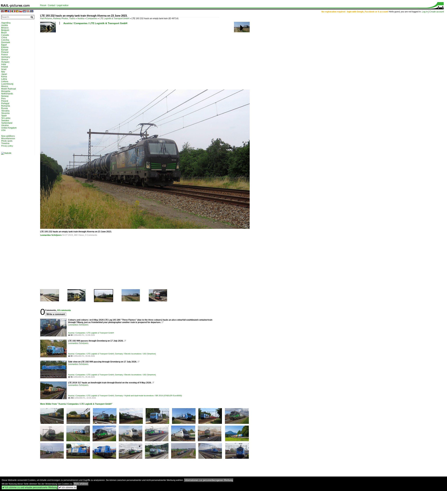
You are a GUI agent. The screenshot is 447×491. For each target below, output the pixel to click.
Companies (91, 18)
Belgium (5, 30)
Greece (4, 59)
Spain (4, 115)
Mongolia (5, 91)
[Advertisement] (145, 58)
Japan (4, 74)
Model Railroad (8, 89)
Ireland (4, 67)
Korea (4, 76)
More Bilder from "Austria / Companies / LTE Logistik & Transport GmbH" (76, 404)
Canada (5, 35)
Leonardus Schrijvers (51, 235)
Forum (43, 5)
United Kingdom (9, 128)
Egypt (4, 45)
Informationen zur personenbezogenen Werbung (209, 480)
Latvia (4, 79)
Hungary (5, 62)
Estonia (4, 47)
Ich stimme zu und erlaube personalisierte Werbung (29, 487)
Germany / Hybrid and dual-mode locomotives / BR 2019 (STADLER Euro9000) (148, 396)
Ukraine (5, 125)
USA (3, 130)
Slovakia (5, 111)
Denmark (5, 42)
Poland (4, 101)
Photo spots (6, 141)
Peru (3, 98)
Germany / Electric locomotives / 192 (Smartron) (135, 354)
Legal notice (62, 5)
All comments (64, 310)
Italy (3, 71)
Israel (3, 69)
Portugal (5, 103)
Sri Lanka (5, 118)
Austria (80, 18)
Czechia (5, 40)
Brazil (4, 32)
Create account (436, 11)
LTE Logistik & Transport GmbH (114, 18)
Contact (51, 5)
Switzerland (6, 123)
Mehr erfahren (81, 483)
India (3, 64)
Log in (425, 11)
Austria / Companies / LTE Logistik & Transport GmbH (95, 23)
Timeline (5, 143)
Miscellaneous (8, 138)
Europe (4, 49)
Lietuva (4, 81)
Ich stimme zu (67, 487)
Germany (5, 57)
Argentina (5, 23)
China (4, 37)
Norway (5, 96)
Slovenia (5, 113)
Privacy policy (7, 146)
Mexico (4, 86)
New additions (8, 136)
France (4, 54)
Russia (4, 108)
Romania (5, 106)
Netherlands (7, 93)
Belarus (5, 28)
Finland (4, 52)
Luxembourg (7, 84)
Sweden (5, 120)
